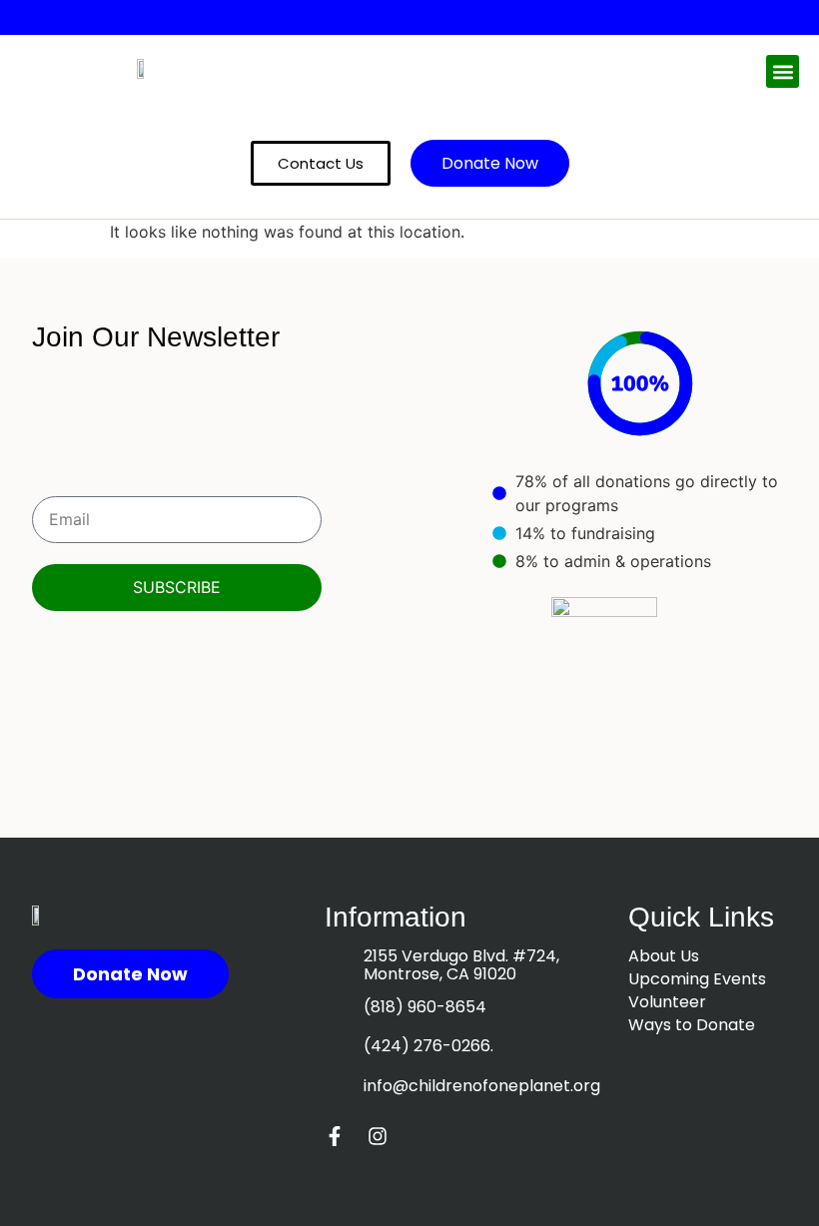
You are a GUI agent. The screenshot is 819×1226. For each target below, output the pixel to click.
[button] (782, 71)
